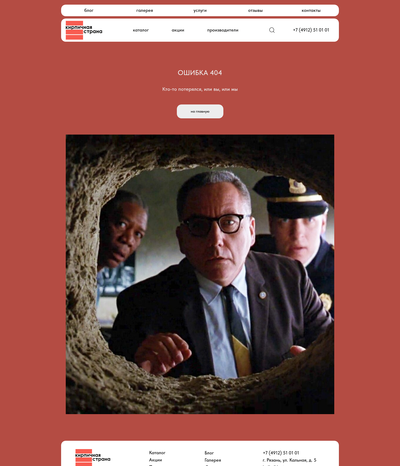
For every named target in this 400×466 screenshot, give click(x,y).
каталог (141, 30)
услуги (200, 10)
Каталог (157, 452)
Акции (155, 460)
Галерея (213, 460)
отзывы (255, 10)
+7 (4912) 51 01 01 (311, 30)
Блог (209, 453)
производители (222, 30)
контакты (311, 10)
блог (89, 10)
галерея (144, 10)
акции (178, 30)
